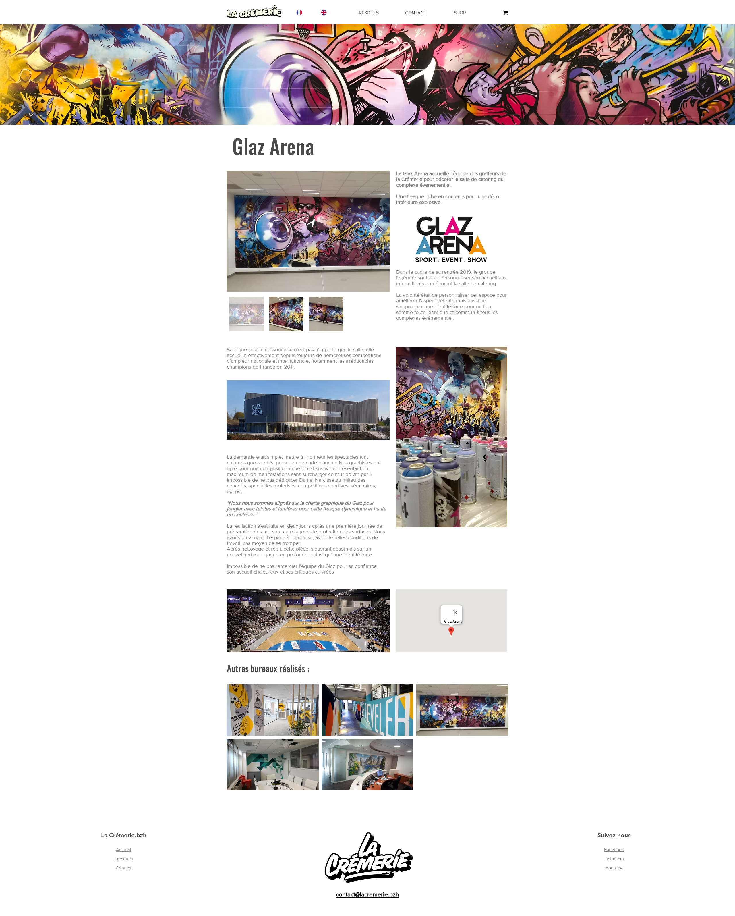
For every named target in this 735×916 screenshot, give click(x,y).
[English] (323, 12)
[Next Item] (380, 231)
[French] (299, 12)
